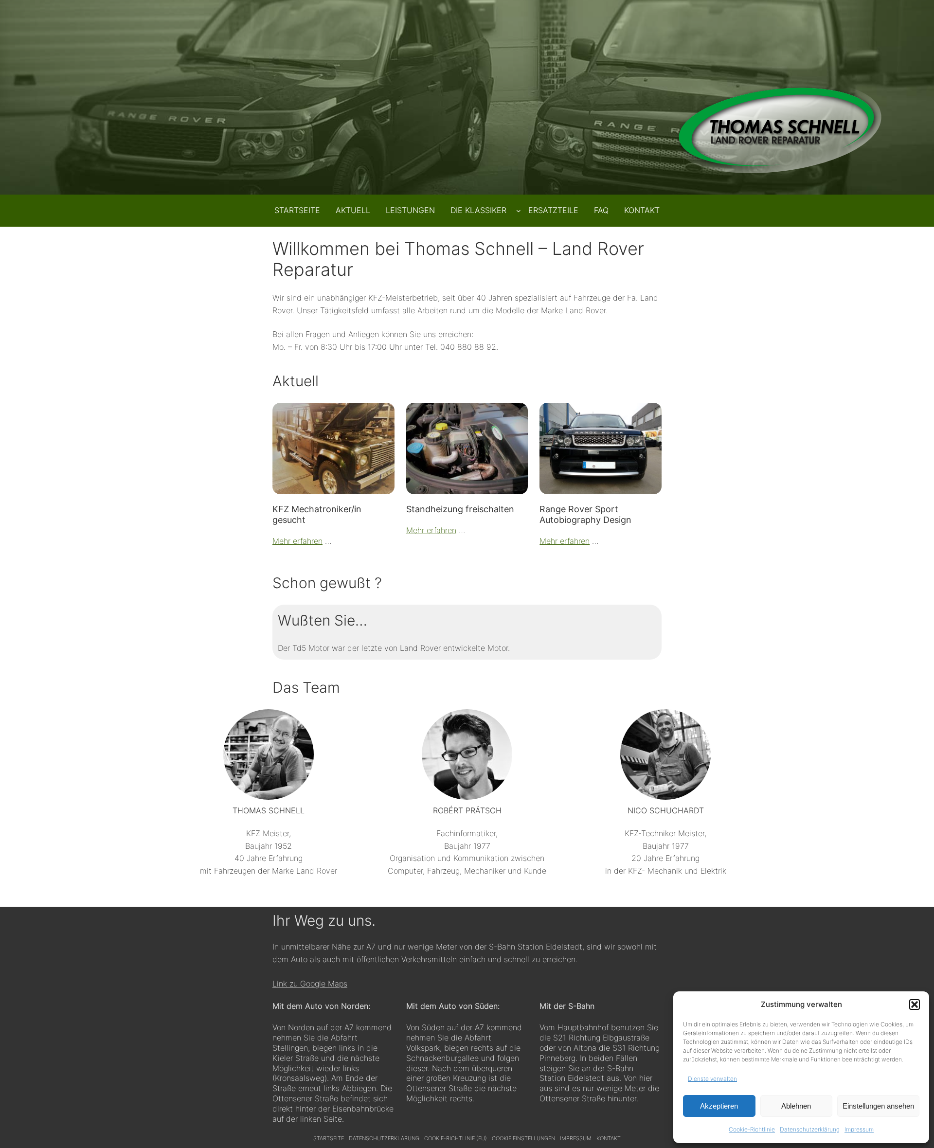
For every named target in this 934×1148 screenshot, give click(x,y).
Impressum (859, 1129)
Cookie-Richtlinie (752, 1129)
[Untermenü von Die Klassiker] (518, 210)
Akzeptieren (719, 1106)
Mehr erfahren (297, 541)
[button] (914, 1004)
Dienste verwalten (712, 1078)
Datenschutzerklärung (810, 1129)
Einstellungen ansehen (878, 1106)
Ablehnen (796, 1106)
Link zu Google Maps (309, 983)
